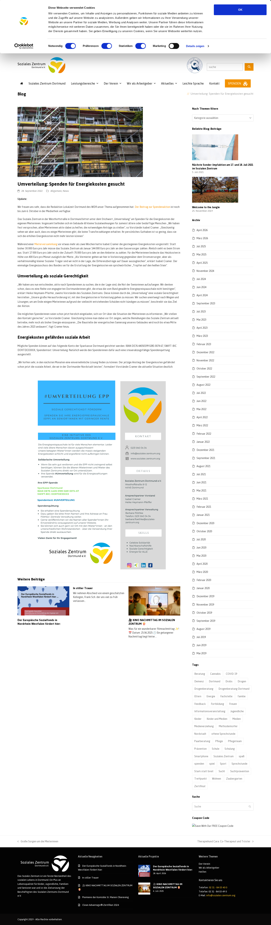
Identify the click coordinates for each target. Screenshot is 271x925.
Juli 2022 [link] (201, 392)
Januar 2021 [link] (203, 514)
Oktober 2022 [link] (204, 368)
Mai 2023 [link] (201, 319)
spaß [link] (241, 756)
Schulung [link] (230, 748)
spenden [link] (199, 763)
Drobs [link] (228, 681)
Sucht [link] (222, 771)
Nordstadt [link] (200, 733)
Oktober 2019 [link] (204, 612)
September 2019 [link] (206, 620)
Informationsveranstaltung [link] (209, 711)
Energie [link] (210, 696)
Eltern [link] (197, 696)
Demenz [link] (199, 681)
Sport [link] (223, 763)
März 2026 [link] (202, 238)
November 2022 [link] (205, 360)
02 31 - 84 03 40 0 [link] (218, 887)
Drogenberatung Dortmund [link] (233, 688)
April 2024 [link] (202, 295)
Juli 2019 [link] (201, 637)
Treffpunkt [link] (200, 778)
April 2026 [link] (202, 230)
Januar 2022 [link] (203, 441)
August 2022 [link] (203, 384)
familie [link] (242, 696)
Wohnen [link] (216, 778)
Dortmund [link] (214, 681)
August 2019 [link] (203, 628)
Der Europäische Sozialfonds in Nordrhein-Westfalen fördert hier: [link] (39, 622)
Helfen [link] (202, 871)
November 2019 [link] (205, 604)
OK (240, 9)
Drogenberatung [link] (203, 688)
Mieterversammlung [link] (45, 244)
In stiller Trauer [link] (83, 588)
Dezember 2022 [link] (205, 352)
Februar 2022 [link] (204, 433)
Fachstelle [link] (226, 696)
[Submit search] (250, 806)
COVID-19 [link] (231, 673)
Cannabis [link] (215, 673)
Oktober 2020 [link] (204, 531)
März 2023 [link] (202, 335)
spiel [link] (212, 763)
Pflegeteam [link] (235, 741)
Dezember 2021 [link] (205, 449)
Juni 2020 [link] (201, 547)
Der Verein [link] (204, 863)
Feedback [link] (200, 703)
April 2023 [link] (202, 327)
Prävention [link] (200, 748)
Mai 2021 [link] (201, 490)
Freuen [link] (233, 703)
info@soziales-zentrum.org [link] (220, 895)
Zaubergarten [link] (234, 778)
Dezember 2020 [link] (205, 523)
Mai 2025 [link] (201, 254)
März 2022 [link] (202, 425)
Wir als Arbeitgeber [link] (209, 867)
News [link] (66, 190)
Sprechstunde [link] (239, 763)
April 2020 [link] (202, 563)
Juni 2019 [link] (201, 645)
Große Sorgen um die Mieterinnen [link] (38, 841)
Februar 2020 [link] (204, 580)
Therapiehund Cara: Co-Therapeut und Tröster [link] (223, 841)
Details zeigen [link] (195, 46)
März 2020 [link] (202, 571)
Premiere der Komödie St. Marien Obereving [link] (105, 897)
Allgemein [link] (56, 190)
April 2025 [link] (202, 262)
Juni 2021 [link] (201, 482)
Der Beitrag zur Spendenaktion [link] (152, 206)
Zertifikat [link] (200, 786)
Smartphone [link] (201, 756)
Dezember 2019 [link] (205, 596)
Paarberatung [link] (202, 741)
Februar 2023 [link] (204, 344)
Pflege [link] (219, 741)
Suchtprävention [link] (239, 771)
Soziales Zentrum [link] (223, 756)
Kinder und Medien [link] (217, 718)
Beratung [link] (199, 673)
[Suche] (249, 67)
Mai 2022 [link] (201, 409)
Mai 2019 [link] (201, 653)
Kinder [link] (197, 718)
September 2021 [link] (206, 458)
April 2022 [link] (202, 417)
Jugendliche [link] (237, 711)
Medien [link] (236, 718)
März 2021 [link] (202, 498)
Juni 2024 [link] (201, 287)
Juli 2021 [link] (201, 474)
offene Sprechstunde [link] (223, 733)
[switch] (106, 46)
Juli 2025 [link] (201, 246)
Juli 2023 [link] (201, 311)
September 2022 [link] (206, 376)
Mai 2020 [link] (201, 555)
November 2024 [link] (205, 270)
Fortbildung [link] (217, 703)
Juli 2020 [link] (201, 539)
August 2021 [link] (203, 466)
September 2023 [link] (206, 303)
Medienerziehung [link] (204, 726)
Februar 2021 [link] (204, 506)
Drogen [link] (242, 681)
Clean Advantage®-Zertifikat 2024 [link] (100, 904)
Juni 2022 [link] (201, 401)
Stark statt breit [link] (203, 771)
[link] (24, 46)
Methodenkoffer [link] (228, 726)
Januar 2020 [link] (203, 588)
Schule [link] (215, 748)
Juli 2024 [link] (201, 279)
